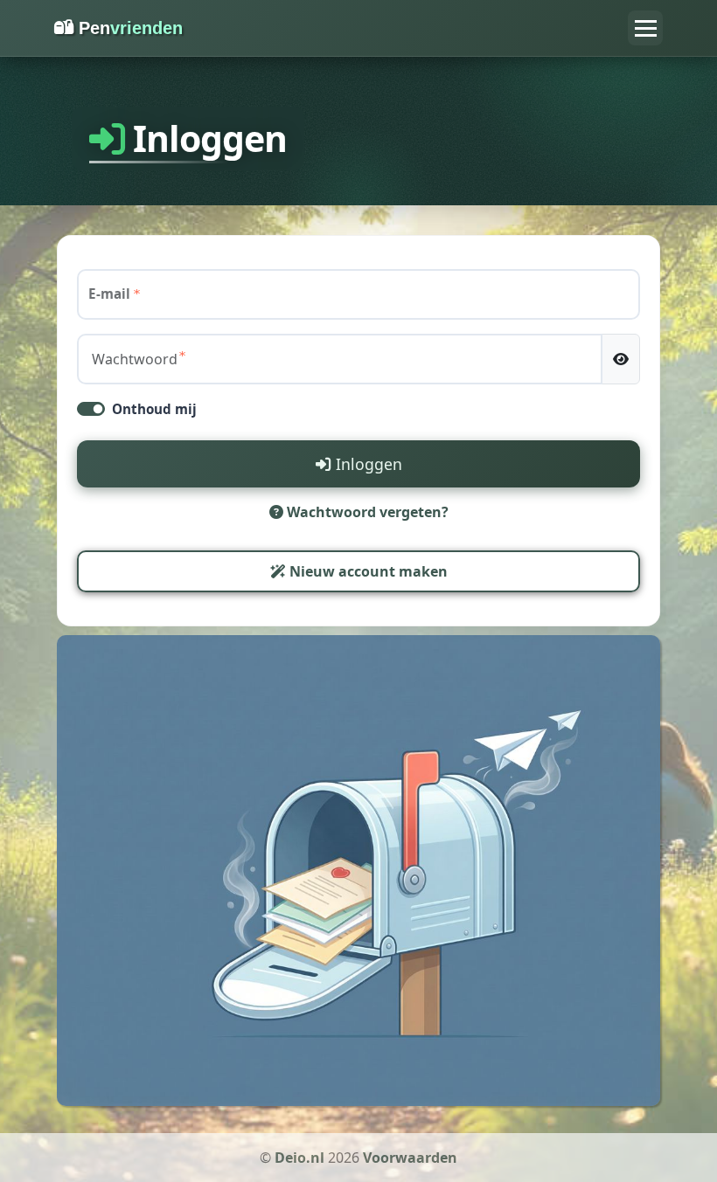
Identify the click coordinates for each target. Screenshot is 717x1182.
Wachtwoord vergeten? (366, 512)
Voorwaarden (410, 1157)
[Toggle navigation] (645, 27)
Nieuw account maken (367, 571)
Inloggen (366, 463)
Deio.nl (299, 1157)
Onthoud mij (154, 409)
